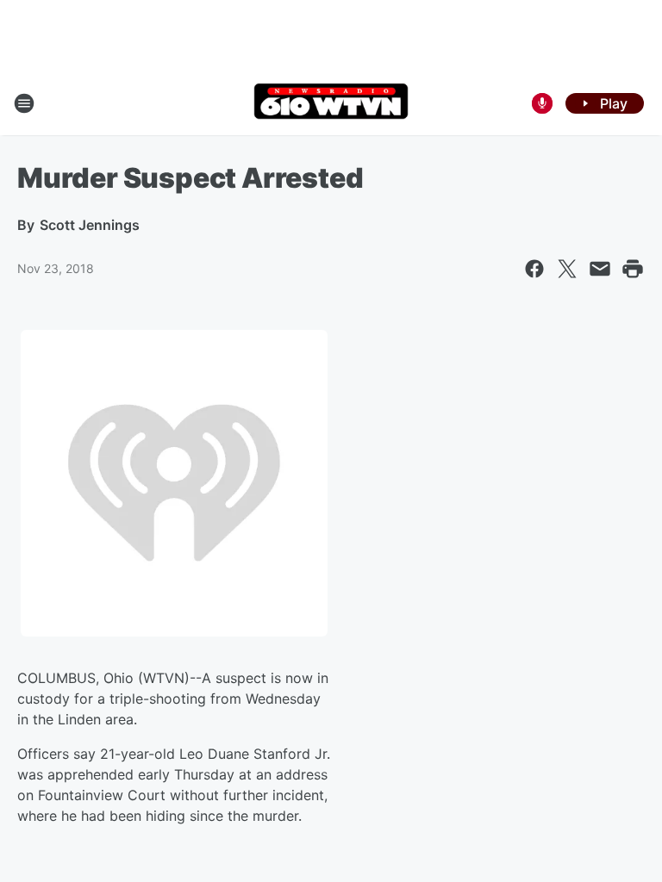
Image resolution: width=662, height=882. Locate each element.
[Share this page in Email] (600, 269)
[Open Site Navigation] (24, 103)
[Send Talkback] (542, 103)
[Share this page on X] (567, 269)
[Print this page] (633, 269)
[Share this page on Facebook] (534, 269)
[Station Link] (331, 103)
